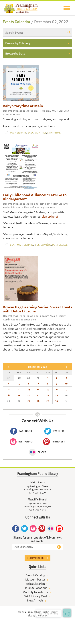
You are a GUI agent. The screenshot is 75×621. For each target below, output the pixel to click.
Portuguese (60, 244)
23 (56, 395)
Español (46, 244)
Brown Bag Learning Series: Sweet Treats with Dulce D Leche (37, 309)
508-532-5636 (37, 510)
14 (38, 389)
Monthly (40, 132)
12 (19, 389)
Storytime (54, 132)
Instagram (25, 442)
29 (47, 401)
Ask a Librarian (35, 583)
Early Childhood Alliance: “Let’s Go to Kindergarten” (35, 197)
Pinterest (58, 442)
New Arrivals (35, 600)
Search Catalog (35, 575)
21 (38, 395)
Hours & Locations (35, 587)
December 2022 (37, 367)
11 (8, 389)
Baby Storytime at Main (23, 106)
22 (47, 395)
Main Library (18, 132)
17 (66, 389)
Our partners (35, 558)
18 (8, 395)
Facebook (25, 431)
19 (19, 395)
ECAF (13, 244)
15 (48, 389)
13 (29, 389)
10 (66, 383)
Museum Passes (35, 579)
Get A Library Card (35, 596)
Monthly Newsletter (35, 592)
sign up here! (50, 216)
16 (56, 389)
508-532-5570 (37, 492)
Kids (37, 244)
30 (56, 401)
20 (28, 395)
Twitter (58, 431)
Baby (30, 132)
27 (28, 401)
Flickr (42, 452)
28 (38, 401)
